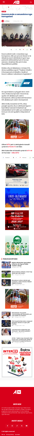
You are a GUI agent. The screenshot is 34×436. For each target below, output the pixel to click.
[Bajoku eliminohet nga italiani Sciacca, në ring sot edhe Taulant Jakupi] (6, 264)
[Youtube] (27, 426)
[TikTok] (17, 426)
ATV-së (29, 151)
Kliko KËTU (15, 153)
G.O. (12, 342)
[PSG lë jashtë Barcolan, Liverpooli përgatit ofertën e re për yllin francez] (6, 323)
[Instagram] (12, 426)
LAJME (4, 11)
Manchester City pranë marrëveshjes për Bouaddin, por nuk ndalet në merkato (22, 314)
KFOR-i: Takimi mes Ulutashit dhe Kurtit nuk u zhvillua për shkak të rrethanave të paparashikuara (22, 339)
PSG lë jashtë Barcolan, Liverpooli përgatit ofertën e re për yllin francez (22, 322)
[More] (30, 49)
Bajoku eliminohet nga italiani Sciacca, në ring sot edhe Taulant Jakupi (21, 264)
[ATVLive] (3, 21)
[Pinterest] (23, 49)
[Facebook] (16, 49)
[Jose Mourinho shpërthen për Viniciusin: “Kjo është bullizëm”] (6, 332)
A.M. (12, 274)
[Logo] (16, 2)
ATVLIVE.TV (12, 147)
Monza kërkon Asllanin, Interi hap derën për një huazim (22, 272)
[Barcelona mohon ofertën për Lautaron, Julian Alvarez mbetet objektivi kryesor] (6, 282)
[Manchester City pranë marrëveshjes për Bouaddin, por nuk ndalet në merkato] (6, 315)
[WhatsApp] (27, 49)
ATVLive (7, 21)
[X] (19, 49)
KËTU (8, 144)
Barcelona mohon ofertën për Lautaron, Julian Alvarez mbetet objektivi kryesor (22, 281)
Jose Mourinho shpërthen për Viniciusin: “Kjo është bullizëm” (21, 330)
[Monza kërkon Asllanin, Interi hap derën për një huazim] (6, 274)
